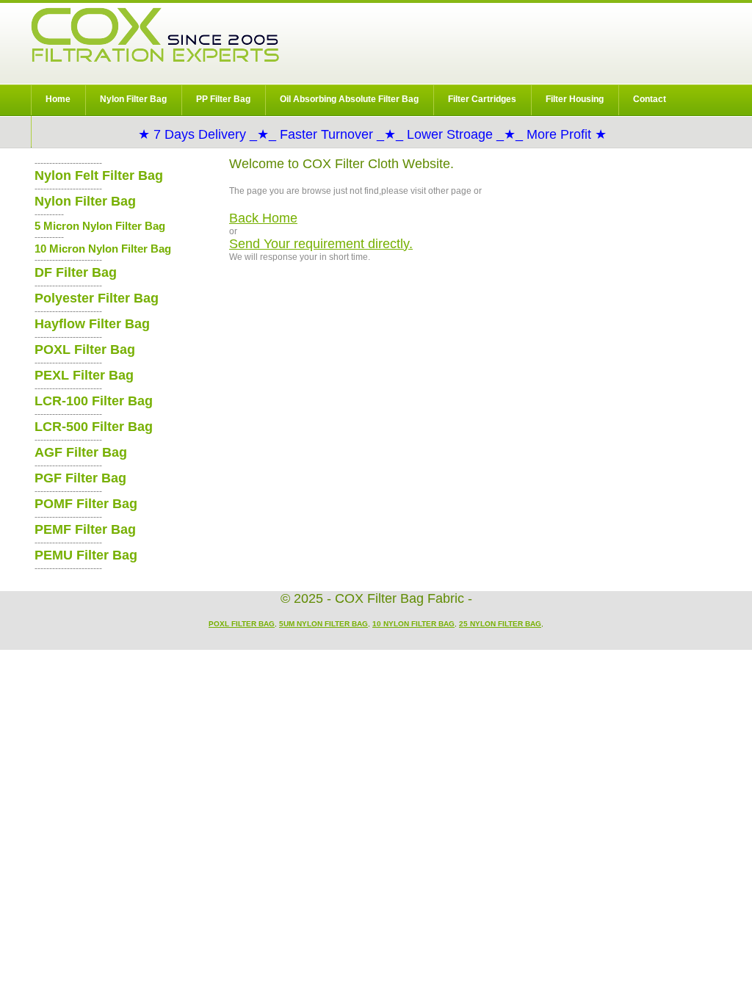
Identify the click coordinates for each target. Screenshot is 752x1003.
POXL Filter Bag (85, 349)
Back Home (263, 218)
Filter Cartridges (482, 99)
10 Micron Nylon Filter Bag (103, 248)
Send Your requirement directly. (321, 243)
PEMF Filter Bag (85, 529)
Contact (649, 99)
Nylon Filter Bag (133, 99)
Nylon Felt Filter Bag (99, 175)
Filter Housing (575, 99)
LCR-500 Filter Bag (94, 426)
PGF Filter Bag (80, 478)
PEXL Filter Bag (84, 375)
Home (58, 99)
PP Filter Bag (223, 99)
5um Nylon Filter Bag (323, 624)
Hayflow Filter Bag (92, 323)
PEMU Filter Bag (86, 555)
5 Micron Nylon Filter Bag (100, 226)
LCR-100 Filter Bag (94, 401)
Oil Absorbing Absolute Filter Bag (349, 99)
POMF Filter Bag (86, 503)
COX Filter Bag (155, 34)
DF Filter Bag (76, 272)
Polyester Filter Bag (97, 298)
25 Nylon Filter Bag (500, 624)
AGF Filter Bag (81, 452)
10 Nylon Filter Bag (413, 624)
